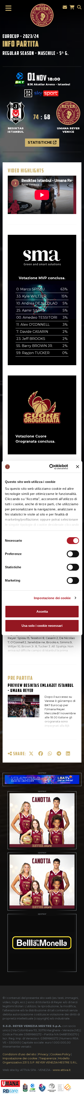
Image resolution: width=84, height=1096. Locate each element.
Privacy (43, 1054)
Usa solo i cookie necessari (42, 625)
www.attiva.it (62, 1070)
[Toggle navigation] (7, 8)
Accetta (42, 611)
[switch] (73, 553)
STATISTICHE (40, 142)
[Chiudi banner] (77, 466)
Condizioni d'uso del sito (19, 1054)
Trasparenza (47, 1058)
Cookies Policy (60, 1054)
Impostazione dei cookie (52, 598)
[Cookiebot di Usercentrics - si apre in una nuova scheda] (51, 467)
